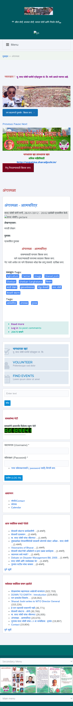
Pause (17, 124)
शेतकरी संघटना (13, 292)
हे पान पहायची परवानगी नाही (23, 608)
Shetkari (11, 281)
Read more (17, 324)
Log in (14, 328)
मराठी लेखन (12, 287)
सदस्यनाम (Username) (16, 445)
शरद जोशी (56, 287)
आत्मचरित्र (11, 303)
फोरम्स (14, 504)
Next (24, 124)
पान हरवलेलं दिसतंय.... (21, 598)
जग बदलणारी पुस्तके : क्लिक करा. (19, 112)
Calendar (16, 507)
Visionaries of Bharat (22, 547)
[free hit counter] (18, 430)
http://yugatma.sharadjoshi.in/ (36, 162)
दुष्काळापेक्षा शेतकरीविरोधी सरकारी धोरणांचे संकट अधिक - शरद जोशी (39, 541)
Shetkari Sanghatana (31, 281)
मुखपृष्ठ (5, 56)
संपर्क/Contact (18, 500)
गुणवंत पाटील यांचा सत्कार (22, 564)
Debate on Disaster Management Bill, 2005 (34, 557)
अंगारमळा (24, 303)
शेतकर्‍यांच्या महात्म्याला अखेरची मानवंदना (28, 591)
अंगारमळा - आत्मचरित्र (20, 205)
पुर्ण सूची (7, 569)
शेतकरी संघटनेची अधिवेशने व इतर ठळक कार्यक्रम (32, 551)
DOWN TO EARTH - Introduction (28, 594)
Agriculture (13, 276)
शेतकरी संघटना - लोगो (20, 611)
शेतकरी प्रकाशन (18, 534)
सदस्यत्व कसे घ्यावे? (19, 554)
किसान (49, 281)
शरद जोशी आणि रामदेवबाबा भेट (24, 561)
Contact (15, 624)
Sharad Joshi (52, 276)
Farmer (26, 276)
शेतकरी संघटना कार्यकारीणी (22, 531)
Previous (8, 124)
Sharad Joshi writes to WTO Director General (35, 601)
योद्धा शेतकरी (43, 287)
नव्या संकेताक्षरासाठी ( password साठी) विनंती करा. (33, 468)
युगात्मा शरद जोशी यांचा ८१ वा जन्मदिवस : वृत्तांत (31, 621)
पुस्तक (34, 303)
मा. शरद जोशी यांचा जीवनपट (23, 537)
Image (37, 276)
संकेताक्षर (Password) (16, 457)
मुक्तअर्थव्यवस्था (27, 287)
